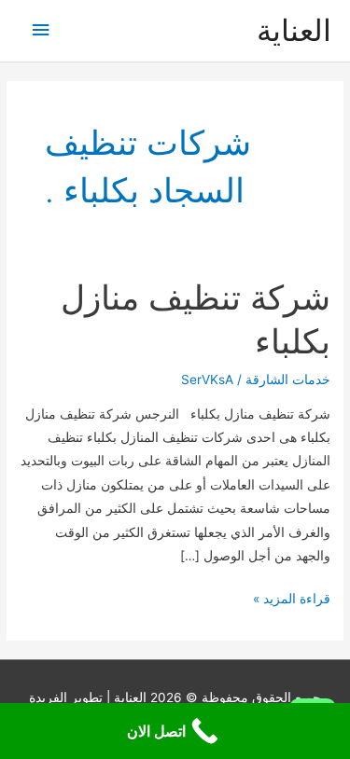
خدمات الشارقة (287, 379)
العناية (294, 30)
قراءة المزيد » (291, 600)
